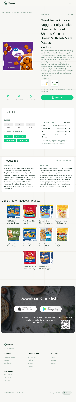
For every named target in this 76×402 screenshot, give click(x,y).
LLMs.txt (44, 393)
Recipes (30, 363)
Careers (53, 360)
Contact (53, 363)
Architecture (8, 363)
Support (30, 366)
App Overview (32, 357)
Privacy (51, 393)
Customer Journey (10, 357)
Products (30, 360)
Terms (58, 393)
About (53, 357)
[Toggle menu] (70, 3)
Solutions (7, 360)
